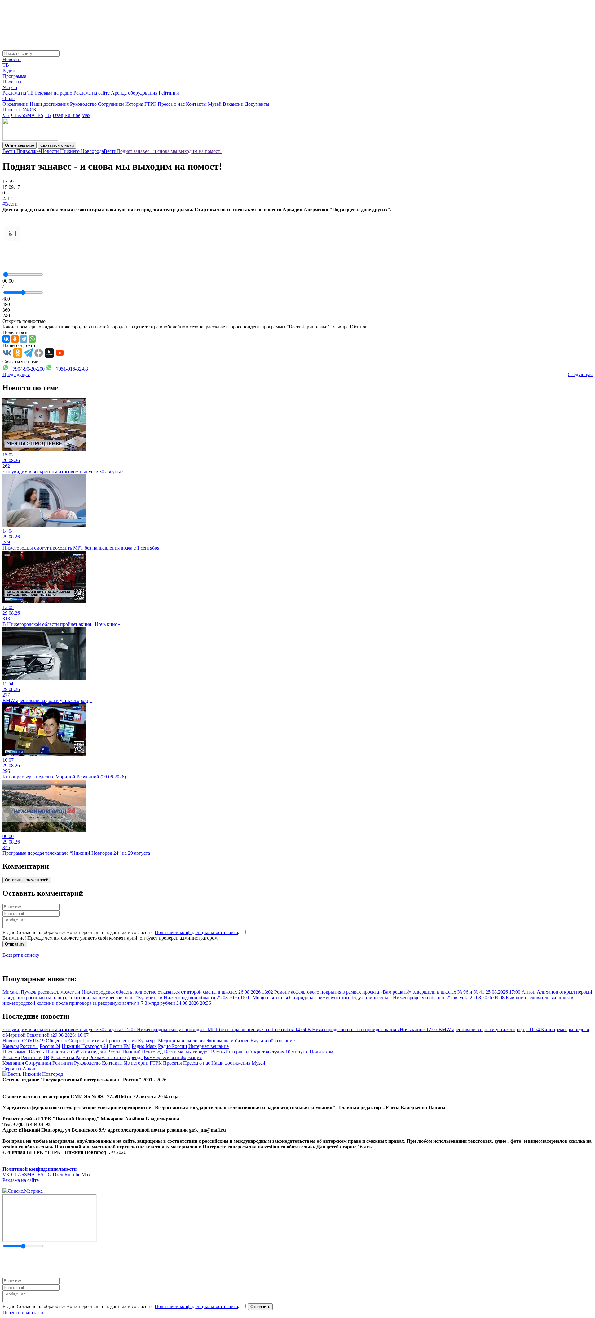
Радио (8, 70)
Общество (56, 1040)
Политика (93, 1040)
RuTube (72, 115)
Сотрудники (111, 104)
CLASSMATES (27, 115)
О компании (15, 104)
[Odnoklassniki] (15, 339)
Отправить (15, 944)
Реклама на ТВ (18, 93)
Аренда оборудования (134, 93)
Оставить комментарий (26, 880)
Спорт (75, 1040)
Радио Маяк (144, 1046)
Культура (147, 1040)
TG (48, 115)
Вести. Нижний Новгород (135, 1051)
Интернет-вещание (208, 1046)
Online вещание (19, 145)
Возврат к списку (20, 955)
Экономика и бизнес (227, 1040)
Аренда (135, 1057)
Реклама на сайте (91, 93)
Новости (11, 59)
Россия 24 (50, 1046)
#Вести (10, 204)
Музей (215, 104)
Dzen (58, 115)
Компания (13, 1063)
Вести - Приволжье (49, 1051)
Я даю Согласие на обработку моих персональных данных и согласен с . (121, 932)
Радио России (172, 1046)
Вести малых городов (187, 1051)
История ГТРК (140, 104)
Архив (30, 1068)
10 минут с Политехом (309, 1051)
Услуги (9, 87)
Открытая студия (266, 1051)
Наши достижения (49, 104)
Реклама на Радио (69, 1057)
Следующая (580, 374)
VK (6, 115)
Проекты (11, 81)
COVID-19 (33, 1040)
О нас (8, 98)
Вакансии (233, 104)
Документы (257, 104)
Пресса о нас (171, 104)
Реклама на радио (53, 93)
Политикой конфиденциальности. (40, 1169)
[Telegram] (23, 339)
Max (86, 115)
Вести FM (119, 1046)
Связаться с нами (57, 145)
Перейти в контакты (24, 1312)
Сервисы (11, 1068)
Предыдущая (16, 374)
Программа (14, 76)
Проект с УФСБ (19, 109)
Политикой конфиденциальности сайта (196, 932)
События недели (88, 1051)
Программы (15, 1051)
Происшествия (121, 1040)
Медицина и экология (181, 1040)
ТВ (5, 65)
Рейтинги (169, 93)
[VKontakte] (6, 339)
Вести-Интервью (229, 1051)
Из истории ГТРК (143, 1063)
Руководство (83, 104)
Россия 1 (29, 1046)
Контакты (196, 104)
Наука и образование (272, 1040)
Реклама (11, 1057)
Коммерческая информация (173, 1057)
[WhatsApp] (32, 339)
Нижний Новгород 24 (85, 1046)
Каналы (10, 1046)
